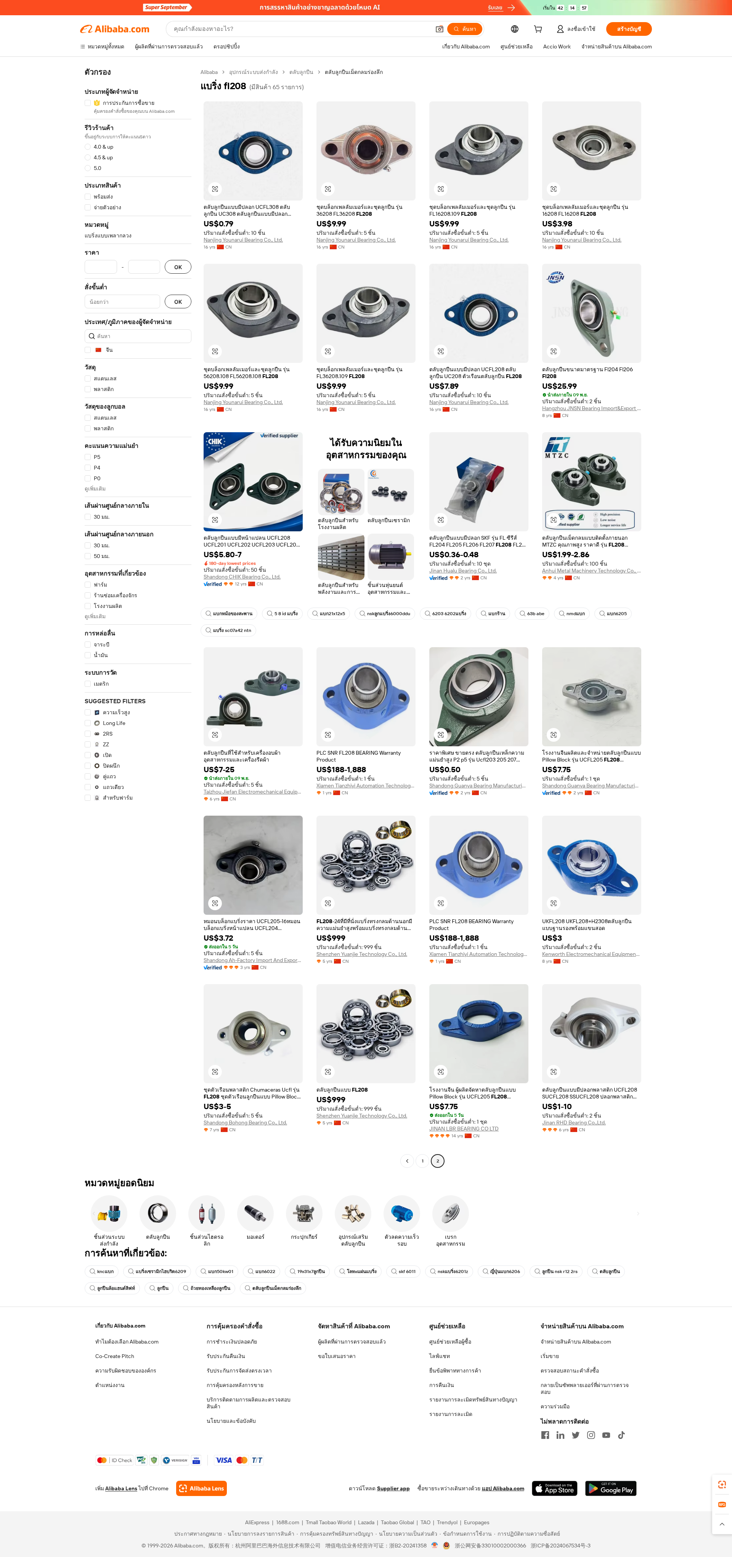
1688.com (287, 1522)
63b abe (535, 613)
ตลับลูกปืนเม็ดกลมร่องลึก (276, 1288)
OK (178, 267)
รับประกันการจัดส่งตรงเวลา (239, 1371)
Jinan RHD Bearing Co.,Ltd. (574, 1122)
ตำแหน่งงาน (110, 1385)
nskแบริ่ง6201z (453, 1271)
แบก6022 (265, 1271)
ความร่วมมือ (555, 1406)
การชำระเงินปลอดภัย (232, 1342)
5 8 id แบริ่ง (286, 613)
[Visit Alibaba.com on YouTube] (606, 1435)
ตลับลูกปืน (301, 72)
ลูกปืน (163, 1288)
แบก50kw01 (220, 1271)
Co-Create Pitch (114, 1356)
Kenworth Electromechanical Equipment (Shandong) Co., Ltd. (591, 954)
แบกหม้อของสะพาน (232, 613)
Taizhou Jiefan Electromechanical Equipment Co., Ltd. (253, 792)
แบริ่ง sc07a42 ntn (232, 630)
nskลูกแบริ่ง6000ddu (388, 613)
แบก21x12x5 (332, 613)
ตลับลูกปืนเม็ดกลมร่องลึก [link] (354, 72)
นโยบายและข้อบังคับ (231, 1421)
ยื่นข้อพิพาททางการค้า (455, 1371)
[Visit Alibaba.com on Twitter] (575, 1435)
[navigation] (138, 617)
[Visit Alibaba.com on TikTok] (621, 1435)
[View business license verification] (434, 1545)
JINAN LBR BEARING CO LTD (464, 1129)
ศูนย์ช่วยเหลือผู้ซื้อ (450, 1342)
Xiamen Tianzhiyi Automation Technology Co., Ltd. (366, 786)
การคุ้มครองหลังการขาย (235, 1385)
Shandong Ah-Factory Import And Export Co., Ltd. (253, 960)
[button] (439, 29)
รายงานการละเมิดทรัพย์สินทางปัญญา (473, 1400)
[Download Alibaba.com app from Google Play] (611, 1488)
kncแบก (105, 1271)
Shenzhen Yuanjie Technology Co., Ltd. (361, 954)
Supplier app (393, 1488)
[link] (722, 1484)
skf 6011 (407, 1271)
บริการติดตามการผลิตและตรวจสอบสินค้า (249, 1403)
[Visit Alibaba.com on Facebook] (545, 1435)
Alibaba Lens (121, 1488)
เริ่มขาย (550, 1356)
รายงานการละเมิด (450, 1414)
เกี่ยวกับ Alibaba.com (120, 1326)
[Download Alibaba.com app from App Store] (555, 1488)
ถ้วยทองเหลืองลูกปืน (210, 1288)
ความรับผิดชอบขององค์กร (125, 1371)
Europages (477, 1522)
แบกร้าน (496, 613)
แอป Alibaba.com (503, 1488)
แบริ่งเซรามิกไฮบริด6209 (161, 1271)
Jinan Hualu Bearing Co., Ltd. (463, 571)
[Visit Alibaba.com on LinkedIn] (560, 1435)
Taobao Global (397, 1522)
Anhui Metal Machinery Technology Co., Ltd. (591, 571)
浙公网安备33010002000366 (490, 1546)
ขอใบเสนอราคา (337, 1356)
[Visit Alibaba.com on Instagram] (591, 1435)
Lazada (366, 1522)
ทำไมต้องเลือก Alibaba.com (127, 1342)
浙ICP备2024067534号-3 (561, 1546)
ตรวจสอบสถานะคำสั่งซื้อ (570, 1371)
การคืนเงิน (441, 1385)
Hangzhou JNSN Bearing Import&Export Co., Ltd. (591, 408)
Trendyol (447, 1522)
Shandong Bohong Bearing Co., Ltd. (245, 1122)
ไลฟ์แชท (439, 1356)
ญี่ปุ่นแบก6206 (505, 1271)
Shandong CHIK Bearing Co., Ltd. (242, 577)
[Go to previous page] (407, 1161)
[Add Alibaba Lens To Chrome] (201, 1488)
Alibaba (209, 72)
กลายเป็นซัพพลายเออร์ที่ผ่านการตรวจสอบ (585, 1388)
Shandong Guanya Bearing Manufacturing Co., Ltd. (478, 786)
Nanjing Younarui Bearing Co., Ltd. (243, 240)
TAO (425, 1522)
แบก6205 (617, 613)
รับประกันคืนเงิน (226, 1356)
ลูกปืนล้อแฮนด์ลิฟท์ (116, 1288)
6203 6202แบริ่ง (449, 613)
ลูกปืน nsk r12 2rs (560, 1271)
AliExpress (257, 1522)
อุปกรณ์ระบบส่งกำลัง (253, 72)
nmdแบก (576, 613)
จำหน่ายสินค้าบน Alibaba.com (576, 1342)
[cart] (539, 30)
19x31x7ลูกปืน (311, 1271)
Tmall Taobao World (329, 1522)
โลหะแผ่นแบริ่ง (362, 1271)
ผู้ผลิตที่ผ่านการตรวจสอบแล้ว (352, 1342)
